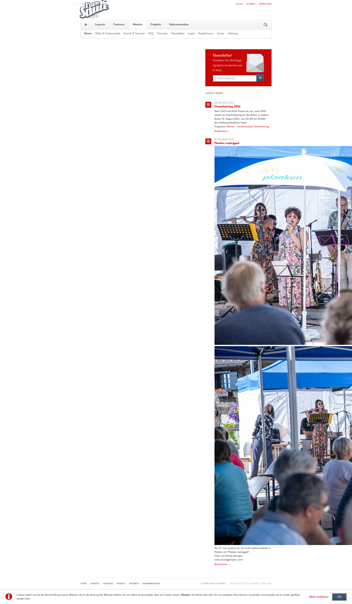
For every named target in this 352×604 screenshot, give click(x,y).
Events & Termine (134, 33)
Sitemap (251, 4)
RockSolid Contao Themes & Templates (251, 584)
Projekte (156, 24)
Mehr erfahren (319, 597)
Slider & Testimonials (107, 33)
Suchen (265, 24)
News (87, 33)
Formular (162, 33)
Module (137, 24)
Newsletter (178, 33)
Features (119, 24)
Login (191, 33)
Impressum (265, 4)
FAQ (150, 33)
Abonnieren (260, 78)
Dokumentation (179, 24)
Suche (239, 4)
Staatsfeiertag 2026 (227, 106)
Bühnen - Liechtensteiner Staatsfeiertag (248, 126)
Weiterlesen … (222, 131)
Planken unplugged (226, 143)
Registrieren (206, 33)
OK (339, 597)
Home (86, 24)
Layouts (100, 24)
